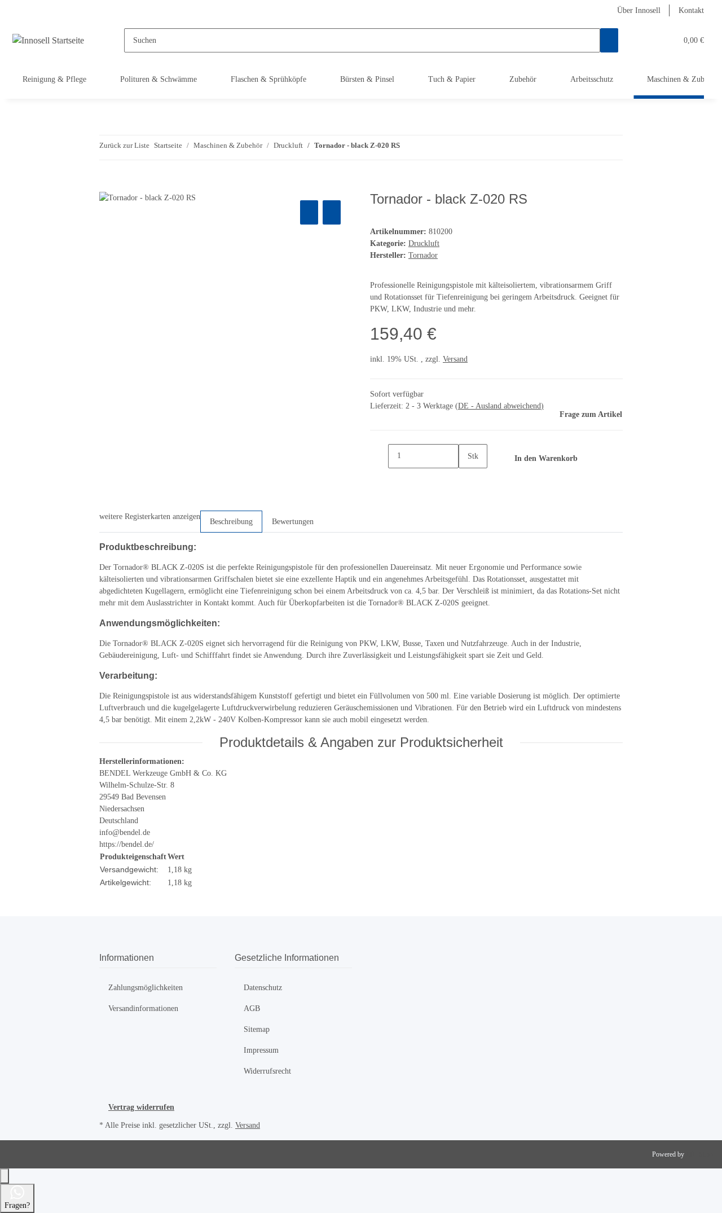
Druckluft (423, 243)
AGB (252, 1008)
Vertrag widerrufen (141, 1107)
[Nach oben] (4, 1176)
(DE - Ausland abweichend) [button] (499, 406)
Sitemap (257, 1029)
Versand (455, 359)
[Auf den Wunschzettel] (332, 212)
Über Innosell (639, 10)
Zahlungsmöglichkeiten (145, 987)
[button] (645, 40)
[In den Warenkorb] (108, 185)
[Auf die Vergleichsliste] (309, 212)
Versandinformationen (143, 1008)
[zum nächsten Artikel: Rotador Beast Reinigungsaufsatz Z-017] (429, 147)
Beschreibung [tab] (231, 521)
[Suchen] (609, 40)
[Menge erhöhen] (468, 480)
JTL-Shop (699, 1154)
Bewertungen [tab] (293, 521)
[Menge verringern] (379, 456)
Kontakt (691, 10)
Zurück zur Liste (124, 145)
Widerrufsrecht (267, 1071)
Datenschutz (263, 987)
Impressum (261, 1050)
